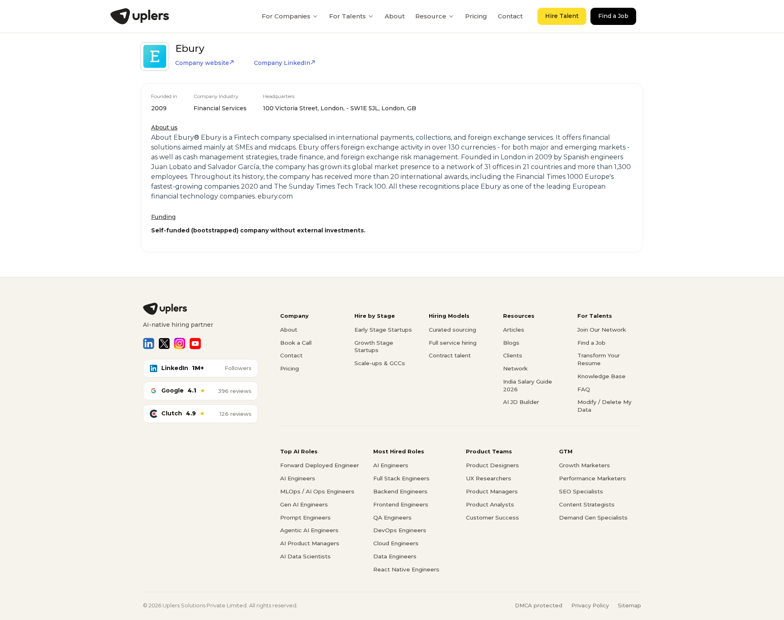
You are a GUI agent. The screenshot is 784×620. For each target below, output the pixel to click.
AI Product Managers (309, 543)
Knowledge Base (601, 376)
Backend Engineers (400, 491)
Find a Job (613, 16)
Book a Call (296, 342)
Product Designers (492, 465)
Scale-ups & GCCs (379, 363)
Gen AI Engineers (304, 504)
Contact (510, 16)
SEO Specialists (581, 491)
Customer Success (492, 517)
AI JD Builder (521, 402)
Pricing (476, 16)
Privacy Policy (590, 605)
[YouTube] (195, 343)
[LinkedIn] (148, 343)
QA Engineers (392, 517)
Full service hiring (453, 342)
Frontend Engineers (400, 504)
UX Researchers (488, 478)
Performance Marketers (592, 478)
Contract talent (450, 355)
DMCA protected (538, 605)
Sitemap (629, 605)
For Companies (286, 16)
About (395, 16)
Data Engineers (394, 556)
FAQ (583, 389)
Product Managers (492, 491)
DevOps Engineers (399, 530)
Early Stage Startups (383, 329)
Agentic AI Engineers (309, 530)
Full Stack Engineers (401, 478)
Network (515, 368)
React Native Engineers (406, 569)
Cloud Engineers (396, 543)
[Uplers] (139, 16)
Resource (430, 16)
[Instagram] (179, 343)
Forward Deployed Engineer (319, 465)
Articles (513, 329)
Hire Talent (562, 16)
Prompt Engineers (305, 517)
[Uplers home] (200, 309)
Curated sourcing (452, 329)
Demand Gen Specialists (593, 517)
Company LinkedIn (282, 63)
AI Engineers (297, 478)
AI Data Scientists (305, 556)
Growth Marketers (584, 465)
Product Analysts (490, 504)
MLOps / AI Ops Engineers (317, 491)
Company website (202, 63)
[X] (164, 343)
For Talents (347, 16)
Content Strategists (587, 504)
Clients (512, 355)
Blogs (511, 342)
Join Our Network (601, 329)
